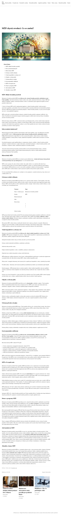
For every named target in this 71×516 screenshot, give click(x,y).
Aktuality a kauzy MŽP (11, 90)
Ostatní (49, 2)
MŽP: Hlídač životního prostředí (13, 66)
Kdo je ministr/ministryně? (11, 68)
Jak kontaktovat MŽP (10, 87)
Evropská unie (15, 2)
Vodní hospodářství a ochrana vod (13, 75)
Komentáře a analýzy (23, 2)
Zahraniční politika (62, 2)
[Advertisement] (35, 14)
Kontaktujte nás (14, 467)
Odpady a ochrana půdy (11, 77)
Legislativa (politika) (42, 2)
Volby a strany (54, 2)
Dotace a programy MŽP (11, 85)
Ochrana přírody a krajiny (11, 79)
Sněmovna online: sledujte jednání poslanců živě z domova (10, 490)
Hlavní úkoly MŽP (10, 70)
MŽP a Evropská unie (10, 83)
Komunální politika (33, 2)
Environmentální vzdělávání (12, 81)
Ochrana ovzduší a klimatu (11, 72)
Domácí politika (8, 2)
